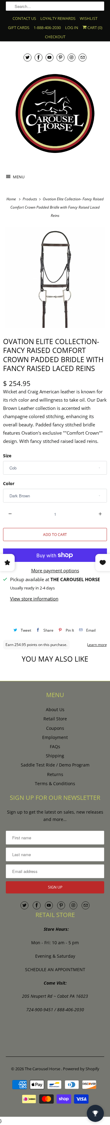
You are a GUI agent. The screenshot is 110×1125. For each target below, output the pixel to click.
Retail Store (55, 719)
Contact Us (24, 18)
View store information (34, 599)
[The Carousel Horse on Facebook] (38, 57)
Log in (71, 27)
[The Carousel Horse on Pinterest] (60, 57)
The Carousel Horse (43, 1068)
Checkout (55, 36)
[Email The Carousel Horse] (82, 57)
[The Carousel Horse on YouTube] (49, 57)
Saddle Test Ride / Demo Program (55, 765)
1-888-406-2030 (47, 27)
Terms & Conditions (55, 783)
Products (30, 199)
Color (8, 483)
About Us (55, 709)
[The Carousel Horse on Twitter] (27, 57)
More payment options (55, 570)
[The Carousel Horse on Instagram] (71, 57)
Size (7, 456)
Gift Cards (18, 27)
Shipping (55, 756)
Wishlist (88, 18)
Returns (55, 774)
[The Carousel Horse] (55, 113)
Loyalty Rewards (57, 18)
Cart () (94, 27)
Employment (55, 737)
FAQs (55, 746)
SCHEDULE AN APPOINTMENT (55, 969)
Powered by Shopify (81, 1068)
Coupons (55, 728)
